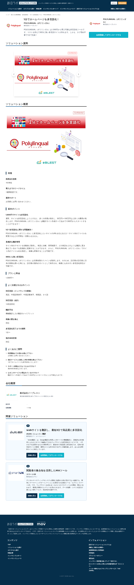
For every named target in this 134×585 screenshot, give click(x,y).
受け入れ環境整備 (16, 14)
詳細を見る (32, 455)
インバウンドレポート (50, 9)
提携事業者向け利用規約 (96, 550)
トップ (7, 14)
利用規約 (91, 553)
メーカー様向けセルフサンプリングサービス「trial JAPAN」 (104, 569)
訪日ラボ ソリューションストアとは (88, 9)
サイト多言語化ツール (36, 14)
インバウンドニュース (67, 9)
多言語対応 (25, 14)
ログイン (114, 3)
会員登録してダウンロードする (51, 455)
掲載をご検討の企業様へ (118, 9)
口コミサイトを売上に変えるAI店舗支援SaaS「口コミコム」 (106, 565)
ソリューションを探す (15, 9)
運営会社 (91, 558)
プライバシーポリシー (96, 556)
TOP (9, 545)
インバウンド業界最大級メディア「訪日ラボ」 (103, 561)
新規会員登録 (122, 3)
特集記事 (38, 9)
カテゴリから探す (28, 9)
